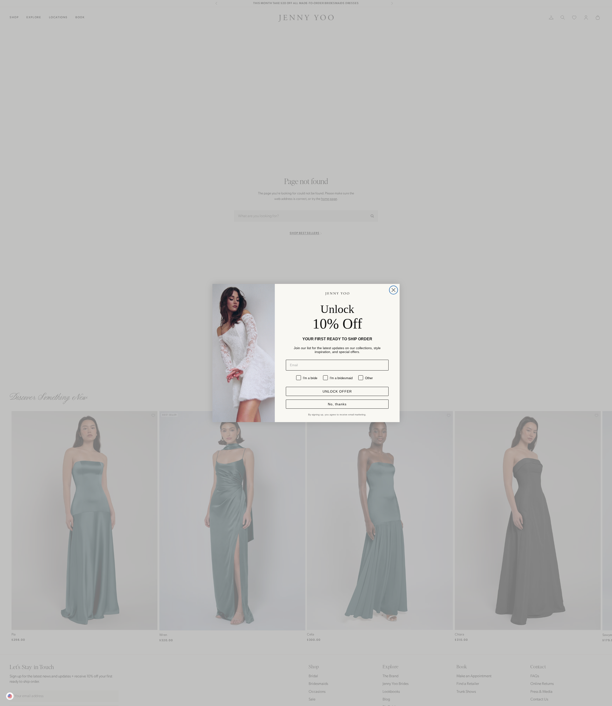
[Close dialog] (393, 290)
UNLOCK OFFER (337, 391)
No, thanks (337, 404)
